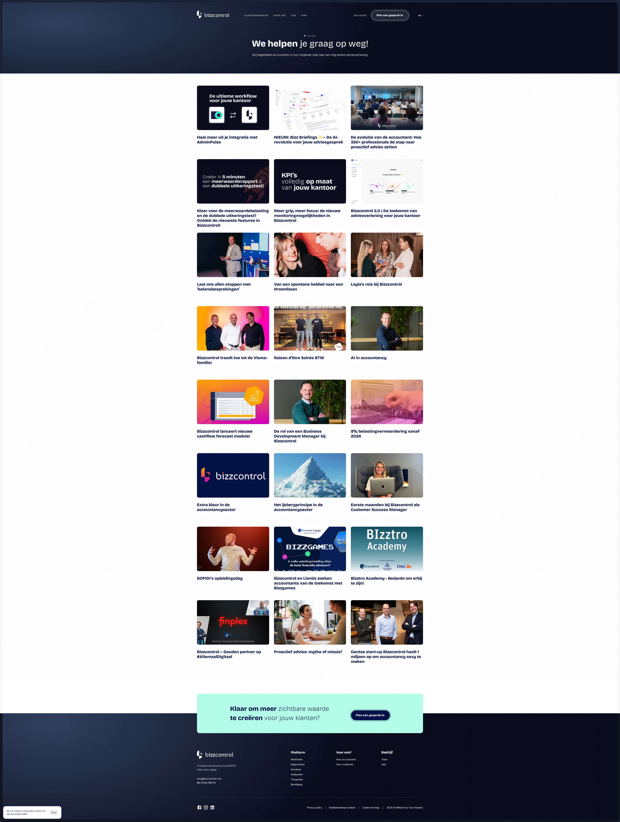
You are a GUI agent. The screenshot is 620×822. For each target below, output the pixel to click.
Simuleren (296, 769)
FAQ (293, 15)
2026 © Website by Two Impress (404, 807)
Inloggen (360, 15)
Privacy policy (314, 807)
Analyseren (297, 774)
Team (384, 759)
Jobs (304, 15)
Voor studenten (344, 764)
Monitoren (296, 759)
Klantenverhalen (256, 15)
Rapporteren (298, 764)
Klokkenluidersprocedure (342, 807)
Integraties (297, 779)
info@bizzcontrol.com (209, 778)
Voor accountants (346, 759)
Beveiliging (296, 784)
